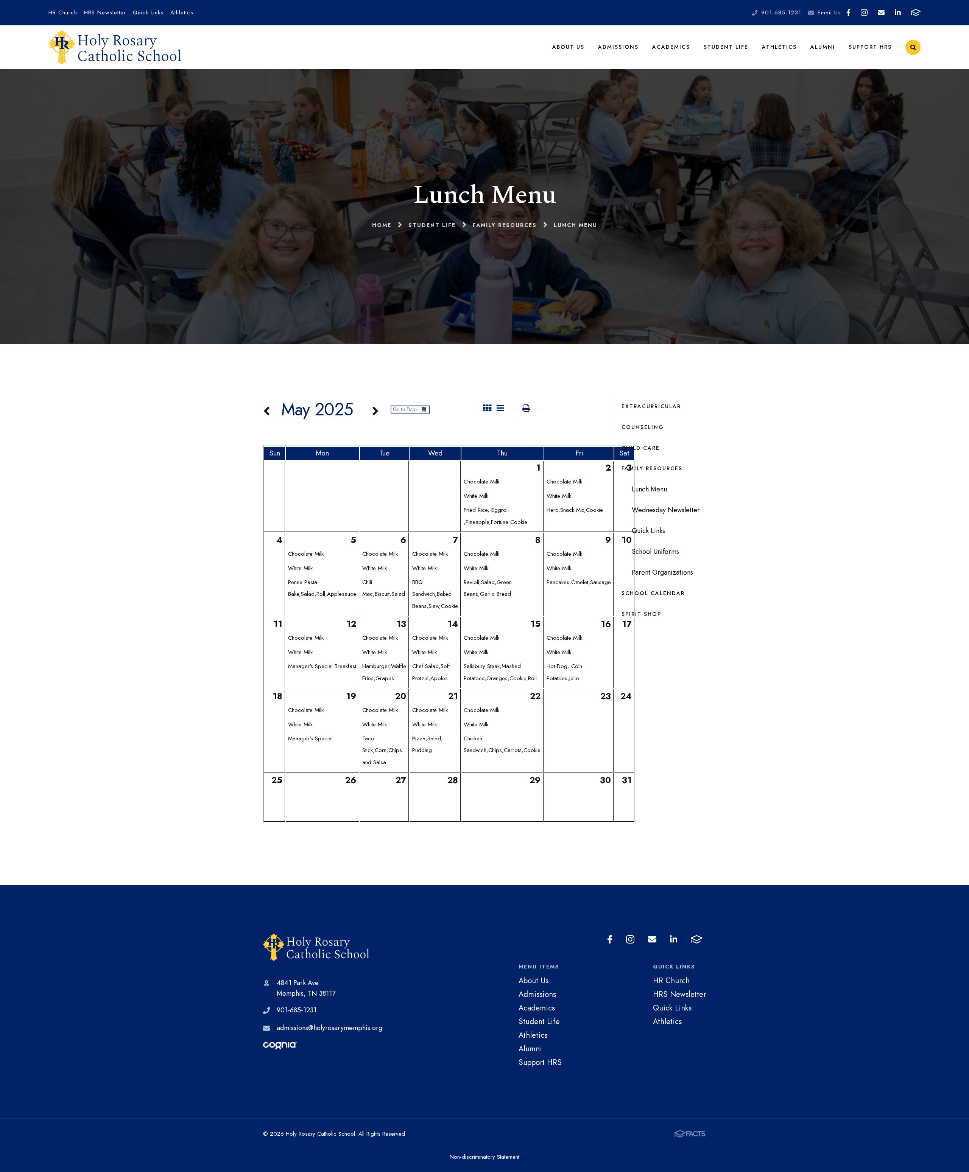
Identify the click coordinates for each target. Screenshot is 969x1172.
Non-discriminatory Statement (484, 1157)
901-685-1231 (781, 12)
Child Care (641, 448)
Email (881, 13)
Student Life (726, 47)
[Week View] (500, 409)
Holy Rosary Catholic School (322, 947)
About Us (568, 47)
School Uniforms (655, 551)
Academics (671, 47)
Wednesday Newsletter (666, 510)
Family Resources (652, 468)
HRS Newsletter (105, 12)
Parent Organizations (662, 572)
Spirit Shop (641, 614)
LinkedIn (898, 13)
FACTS (915, 13)
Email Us (829, 12)
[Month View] (487, 409)
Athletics (181, 12)
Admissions (618, 47)
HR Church (62, 12)
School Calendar (653, 593)
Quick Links (148, 12)
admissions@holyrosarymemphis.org (329, 1028)
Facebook (848, 13)
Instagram (864, 13)
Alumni (822, 47)
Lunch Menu (649, 489)
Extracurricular (651, 406)
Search (913, 47)
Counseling (643, 427)
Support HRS (870, 47)
